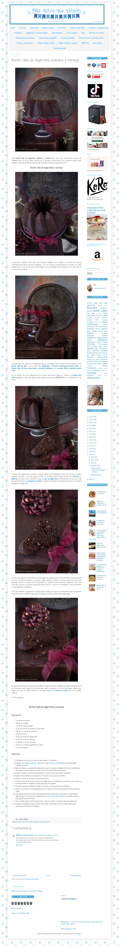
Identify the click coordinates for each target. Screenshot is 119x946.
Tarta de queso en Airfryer (102, 492)
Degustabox (97, 322)
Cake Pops (91, 313)
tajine (105, 375)
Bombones (103, 308)
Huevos (89, 340)
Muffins (95, 346)
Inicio (13, 27)
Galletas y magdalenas (98, 27)
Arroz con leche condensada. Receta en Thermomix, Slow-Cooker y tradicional (98, 534)
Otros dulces (72, 33)
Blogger (78, 934)
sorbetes (99, 375)
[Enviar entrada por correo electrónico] (16, 819)
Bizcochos (34, 27)
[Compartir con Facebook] (25, 819)
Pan (83, 33)
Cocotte (89, 318)
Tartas (104, 366)
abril (93, 463)
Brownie (90, 311)
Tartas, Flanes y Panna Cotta (91, 38)
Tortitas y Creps (102, 368)
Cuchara (104, 320)
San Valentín (103, 361)
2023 (91, 449)
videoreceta (93, 377)
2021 (91, 443)
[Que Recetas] (16, 908)
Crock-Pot (62, 27)
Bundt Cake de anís (19, 366)
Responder (19, 845)
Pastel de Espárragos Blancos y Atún (101, 545)
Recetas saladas (68, 38)
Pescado (95, 353)
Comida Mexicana (101, 317)
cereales (105, 373)
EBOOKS (85, 43)
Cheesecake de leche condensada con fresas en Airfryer (96, 210)
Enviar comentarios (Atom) (30, 879)
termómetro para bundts (55, 796)
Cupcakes (90, 322)
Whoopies (104, 370)
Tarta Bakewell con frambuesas (102, 512)
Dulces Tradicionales (97, 323)
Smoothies (90, 366)
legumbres (90, 375)
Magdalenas (102, 340)
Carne (105, 313)
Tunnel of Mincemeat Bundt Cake (65, 366)
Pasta (88, 351)
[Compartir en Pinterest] (27, 819)
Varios (89, 370)
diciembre (94, 466)
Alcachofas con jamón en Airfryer (101, 577)
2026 (91, 479)
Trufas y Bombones (25, 43)
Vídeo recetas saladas (68, 43)
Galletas (90, 333)
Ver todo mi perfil (100, 288)
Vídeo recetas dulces (46, 43)
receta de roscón (61, 690)
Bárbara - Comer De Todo (24, 835)
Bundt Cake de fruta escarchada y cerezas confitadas (32, 368)
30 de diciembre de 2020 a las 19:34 (46, 835)
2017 (91, 431)
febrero (93, 460)
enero (93, 457)
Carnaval (98, 313)
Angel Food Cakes (100, 303)
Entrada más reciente (19, 875)
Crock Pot (92, 320)
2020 (91, 440)
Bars (106, 305)
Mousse (89, 346)
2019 (91, 437)
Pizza (100, 353)
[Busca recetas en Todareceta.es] (68, 929)
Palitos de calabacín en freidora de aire (102, 503)
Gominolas (104, 333)
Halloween (90, 335)
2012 (91, 417)
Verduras (96, 370)
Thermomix (92, 368)
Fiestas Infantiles (77, 27)
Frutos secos (102, 331)
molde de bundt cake (32, 763)
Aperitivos (91, 305)
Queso (99, 355)
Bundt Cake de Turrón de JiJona (101, 587)
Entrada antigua (75, 875)
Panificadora (103, 348)
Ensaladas (104, 326)
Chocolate (91, 315)
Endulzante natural (93, 326)
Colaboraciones (59, 48)
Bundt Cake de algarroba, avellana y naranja (98, 470)
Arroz (100, 305)
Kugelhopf (45, 366)
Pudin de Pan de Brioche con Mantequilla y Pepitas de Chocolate (101, 556)
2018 (91, 434)
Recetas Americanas (45, 822)
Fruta (94, 331)
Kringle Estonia (96, 475)
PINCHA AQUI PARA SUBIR (20, 913)
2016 (91, 428)
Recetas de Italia (93, 359)
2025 (91, 454)
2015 (91, 425)
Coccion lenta (101, 315)
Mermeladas (57, 33)
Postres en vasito (96, 33)
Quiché (105, 355)
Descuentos (97, 43)
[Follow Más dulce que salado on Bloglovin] (69, 900)
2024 (91, 451)
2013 (91, 420)
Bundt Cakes (48, 27)
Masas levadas (102, 342)
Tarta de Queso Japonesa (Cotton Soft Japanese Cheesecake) (102, 567)
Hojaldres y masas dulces (37, 33)
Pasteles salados (100, 351)
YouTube (91, 373)
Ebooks (105, 324)
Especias (90, 329)
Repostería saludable (48, 38)
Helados (18, 33)
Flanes (89, 331)
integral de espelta (35, 481)
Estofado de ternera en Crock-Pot (100, 522)
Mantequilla (91, 342)
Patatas (89, 353)
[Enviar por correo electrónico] (20, 819)
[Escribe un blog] (22, 819)
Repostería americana (25, 38)
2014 (91, 422)
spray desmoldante (59, 763)
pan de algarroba (50, 479)
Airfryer (22, 27)
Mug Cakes (103, 346)
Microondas (103, 344)
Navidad (35, 822)
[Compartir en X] (23, 819)
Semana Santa (91, 364)
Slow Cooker (102, 364)
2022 (91, 446)
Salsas (96, 361)
